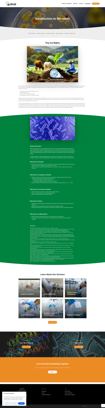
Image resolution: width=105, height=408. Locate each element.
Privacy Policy (67, 391)
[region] (14, 399)
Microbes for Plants (59, 33)
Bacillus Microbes (31, 33)
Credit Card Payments (46, 394)
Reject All (14, 403)
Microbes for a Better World (70, 33)
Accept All (21, 403)
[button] (52, 322)
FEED (67, 182)
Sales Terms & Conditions (70, 394)
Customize (7, 403)
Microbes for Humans (41, 33)
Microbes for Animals (50, 33)
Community (44, 391)
